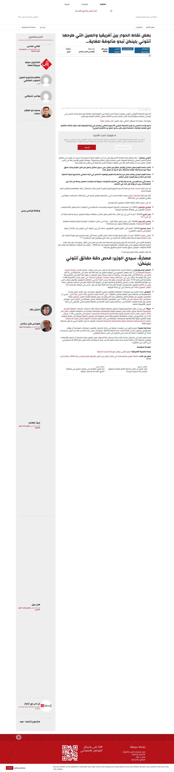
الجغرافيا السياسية (145, 50)
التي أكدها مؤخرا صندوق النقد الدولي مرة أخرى (88, 294)
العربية (67, 4)
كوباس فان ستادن (87, 51)
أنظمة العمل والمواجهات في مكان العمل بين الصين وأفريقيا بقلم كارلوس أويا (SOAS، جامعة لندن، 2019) (105, 357)
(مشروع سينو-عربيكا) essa (32, 63)
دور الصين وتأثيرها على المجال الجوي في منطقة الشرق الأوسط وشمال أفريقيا (85, 370)
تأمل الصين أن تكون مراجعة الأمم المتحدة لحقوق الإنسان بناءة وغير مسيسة (127, 370)
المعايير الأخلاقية (138, 759)
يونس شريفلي (32, 96)
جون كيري (146, 214)
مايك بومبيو (145, 228)
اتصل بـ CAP (140, 757)
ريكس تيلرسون (144, 221)
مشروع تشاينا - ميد (30, 721)
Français (84, 4)
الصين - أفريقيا (117, 50)
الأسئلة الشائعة (138, 754)
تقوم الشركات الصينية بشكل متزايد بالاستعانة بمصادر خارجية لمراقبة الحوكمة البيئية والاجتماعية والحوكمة (108, 320)
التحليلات (139, 27)
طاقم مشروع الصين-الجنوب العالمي (29, 79)
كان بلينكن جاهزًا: (106, 121)
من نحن (42, 27)
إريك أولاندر (34, 422)
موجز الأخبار (150, 27)
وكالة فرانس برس (30, 210)
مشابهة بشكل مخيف (131, 195)
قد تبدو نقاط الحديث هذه (141, 188)
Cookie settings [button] (19, 768)
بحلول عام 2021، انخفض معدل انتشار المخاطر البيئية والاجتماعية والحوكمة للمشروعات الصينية (106, 312)
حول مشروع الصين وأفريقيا (134, 752)
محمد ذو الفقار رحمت (32, 112)
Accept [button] (9, 767)
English (103, 4)
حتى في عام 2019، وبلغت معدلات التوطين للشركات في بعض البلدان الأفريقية (99, 277)
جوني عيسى (33, 46)
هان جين (36, 604)
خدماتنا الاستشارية (29, 27)
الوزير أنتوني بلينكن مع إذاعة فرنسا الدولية (114, 351)
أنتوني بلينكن (145, 235)
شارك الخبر (68, 50)
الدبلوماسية (127, 48)
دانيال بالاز (35, 309)
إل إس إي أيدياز (32, 703)
